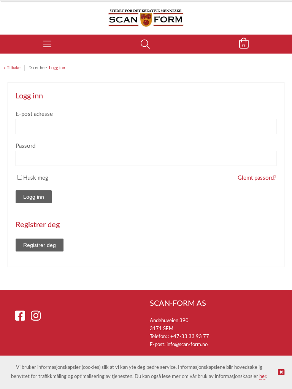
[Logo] (146, 14)
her (262, 376)
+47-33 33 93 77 (189, 336)
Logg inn (57, 68)
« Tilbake (12, 68)
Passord (25, 146)
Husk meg (35, 178)
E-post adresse (34, 114)
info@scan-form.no (187, 344)
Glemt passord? (257, 178)
